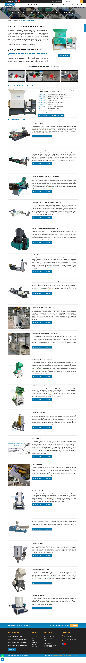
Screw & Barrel (36, 438)
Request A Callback (58, 115)
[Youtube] (19, 1)
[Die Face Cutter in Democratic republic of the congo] (19, 265)
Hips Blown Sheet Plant (39, 491)
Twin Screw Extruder (38, 123)
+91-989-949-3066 (9, 1)
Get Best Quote (44, 115)
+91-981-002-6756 (68, 636)
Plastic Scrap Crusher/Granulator (42, 359)
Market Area (34, 646)
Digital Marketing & (64, 655)
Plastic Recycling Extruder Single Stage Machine (46, 176)
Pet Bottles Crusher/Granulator (41, 386)
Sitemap (34, 644)
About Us (30, 4)
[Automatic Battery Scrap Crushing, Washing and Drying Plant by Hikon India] (69, 76)
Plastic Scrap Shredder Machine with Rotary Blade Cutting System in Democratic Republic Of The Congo (57, 90)
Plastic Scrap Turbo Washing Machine (43, 307)
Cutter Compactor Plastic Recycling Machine (45, 228)
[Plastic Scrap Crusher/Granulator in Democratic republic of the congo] (19, 370)
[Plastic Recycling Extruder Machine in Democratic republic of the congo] (19, 527)
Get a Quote (74, 625)
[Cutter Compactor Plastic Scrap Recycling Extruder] (51, 76)
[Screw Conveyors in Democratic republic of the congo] (19, 475)
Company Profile (36, 636)
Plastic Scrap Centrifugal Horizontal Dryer (44, 333)
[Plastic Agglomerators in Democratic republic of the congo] (19, 422)
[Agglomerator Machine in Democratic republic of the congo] (19, 606)
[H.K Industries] (9, 5)
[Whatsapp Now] (2, 655)
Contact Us (80, 4)
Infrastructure (55, 4)
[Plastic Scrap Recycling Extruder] (34, 76)
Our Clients (63, 4)
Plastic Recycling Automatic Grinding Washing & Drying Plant (49, 281)
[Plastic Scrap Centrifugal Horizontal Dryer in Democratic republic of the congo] (19, 344)
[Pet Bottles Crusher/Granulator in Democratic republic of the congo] (19, 396)
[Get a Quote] (2, 659)
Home (25, 4)
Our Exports (37, 4)
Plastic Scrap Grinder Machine (40, 569)
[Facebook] (16, 1)
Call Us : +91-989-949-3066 (59, 625)
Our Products (45, 4)
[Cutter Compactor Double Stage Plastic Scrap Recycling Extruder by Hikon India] (16, 76)
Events (73, 4)
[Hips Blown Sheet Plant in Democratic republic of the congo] (19, 501)
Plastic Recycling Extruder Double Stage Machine (46, 202)
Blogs (69, 4)
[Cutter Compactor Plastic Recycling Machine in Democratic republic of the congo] (19, 239)
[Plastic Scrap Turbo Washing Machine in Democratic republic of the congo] (19, 317)
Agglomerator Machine (38, 595)
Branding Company (73, 655)
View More (11, 649)
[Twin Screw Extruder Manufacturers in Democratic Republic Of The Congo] (19, 134)
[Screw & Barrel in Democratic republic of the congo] (19, 449)
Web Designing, (56, 655)
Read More (48, 135)
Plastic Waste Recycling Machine (41, 150)
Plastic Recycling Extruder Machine (42, 517)
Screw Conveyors (37, 464)
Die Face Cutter (36, 255)
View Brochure (84, 28)
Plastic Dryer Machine (38, 543)
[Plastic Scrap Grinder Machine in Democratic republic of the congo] (19, 580)
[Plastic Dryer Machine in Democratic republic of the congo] (19, 553)
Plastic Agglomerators (38, 412)
